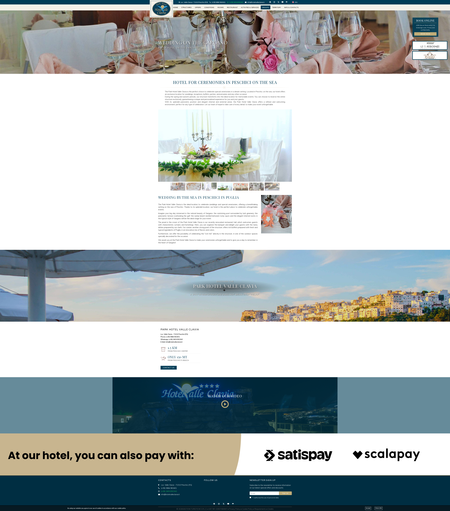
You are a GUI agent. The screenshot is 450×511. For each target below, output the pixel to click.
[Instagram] (275, 2)
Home (175, 7)
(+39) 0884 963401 (218, 2)
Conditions (209, 7)
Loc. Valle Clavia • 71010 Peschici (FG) (194, 2)
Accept (368, 508)
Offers (198, 7)
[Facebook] (271, 2)
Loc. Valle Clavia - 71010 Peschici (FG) (176, 485)
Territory (276, 7)
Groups (265, 7)
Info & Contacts (291, 7)
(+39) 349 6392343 (236, 2)
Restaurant (232, 7)
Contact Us (168, 368)
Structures (186, 7)
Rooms (221, 7)
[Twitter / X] (279, 2)
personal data (274, 498)
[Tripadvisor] (287, 2)
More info (378, 508)
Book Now (425, 34)
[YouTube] (283, 2)
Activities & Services (250, 7)
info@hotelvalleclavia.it (255, 2)
